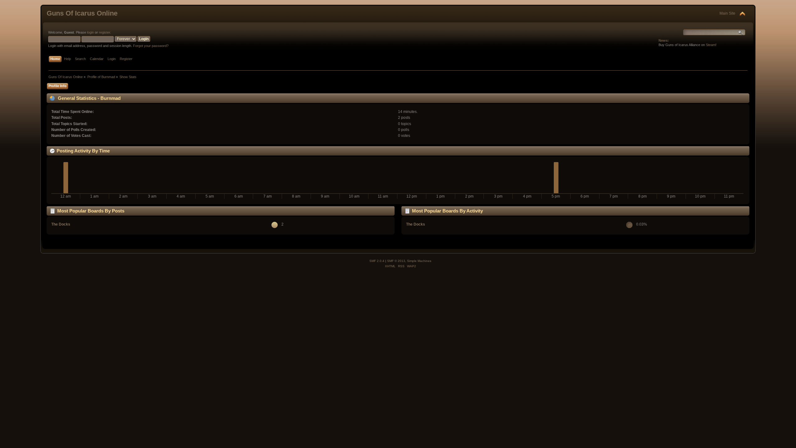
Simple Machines (419, 261)
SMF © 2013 (396, 261)
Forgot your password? (151, 46)
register (104, 32)
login (90, 32)
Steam (710, 45)
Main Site (727, 13)
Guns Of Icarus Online (82, 13)
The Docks (60, 224)
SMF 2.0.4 (376, 261)
